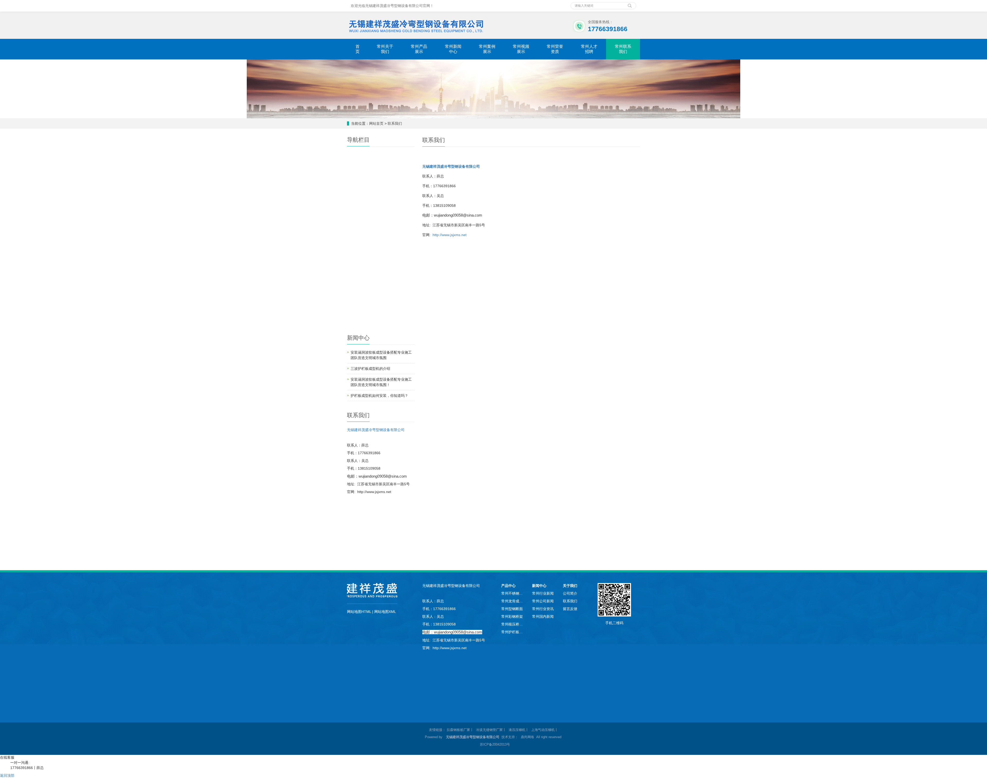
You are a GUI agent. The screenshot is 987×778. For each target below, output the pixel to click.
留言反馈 (570, 609)
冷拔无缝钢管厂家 (489, 730)
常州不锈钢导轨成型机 (512, 593)
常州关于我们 (385, 49)
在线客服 (7, 757)
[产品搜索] (630, 4)
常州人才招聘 (589, 49)
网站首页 (376, 123)
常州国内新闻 (543, 616)
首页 (357, 49)
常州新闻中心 (453, 49)
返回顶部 (7, 775)
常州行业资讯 (543, 609)
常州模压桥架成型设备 (512, 624)
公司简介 (570, 593)
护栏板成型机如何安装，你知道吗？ (379, 396)
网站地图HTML (359, 612)
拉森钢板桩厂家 (458, 730)
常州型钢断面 (512, 609)
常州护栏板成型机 (512, 632)
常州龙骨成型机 (512, 601)
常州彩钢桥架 (512, 616)
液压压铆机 (517, 730)
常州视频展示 (521, 49)
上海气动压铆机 (543, 730)
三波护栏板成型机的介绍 (370, 368)
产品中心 (508, 586)
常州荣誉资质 (555, 49)
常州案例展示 (487, 49)
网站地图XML (385, 612)
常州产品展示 (419, 49)
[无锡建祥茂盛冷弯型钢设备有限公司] (415, 25)
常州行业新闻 (543, 593)
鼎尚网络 (527, 737)
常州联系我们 (623, 49)
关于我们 (570, 586)
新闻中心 (539, 586)
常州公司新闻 (543, 601)
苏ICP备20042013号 (495, 744)
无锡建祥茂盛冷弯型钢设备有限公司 (376, 430)
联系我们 (395, 123)
